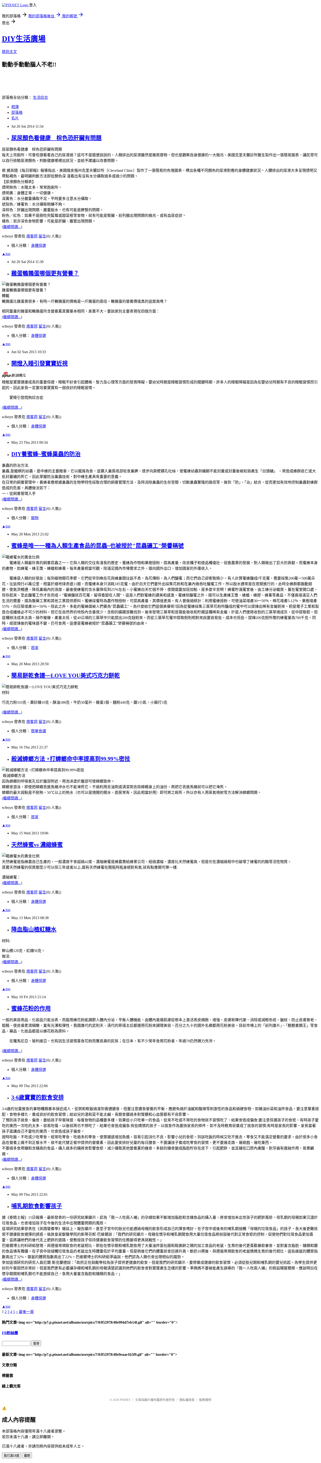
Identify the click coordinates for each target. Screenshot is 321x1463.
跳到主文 (9, 52)
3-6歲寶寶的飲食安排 (37, 1097)
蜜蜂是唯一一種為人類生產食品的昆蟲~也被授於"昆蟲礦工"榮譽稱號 (97, 546)
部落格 (17, 113)
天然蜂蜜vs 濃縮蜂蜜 (37, 845)
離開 (27, 1455)
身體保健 (38, 246)
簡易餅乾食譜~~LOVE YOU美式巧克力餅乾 (65, 675)
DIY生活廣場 (24, 38)
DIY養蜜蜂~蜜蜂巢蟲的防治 (46, 454)
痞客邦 (32, 236)
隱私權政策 (187, 1400)
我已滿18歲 (11, 1455)
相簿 (15, 107)
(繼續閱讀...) (12, 227)
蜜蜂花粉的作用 (31, 1008)
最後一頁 (26, 1312)
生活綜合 (40, 97)
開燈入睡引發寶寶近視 (39, 363)
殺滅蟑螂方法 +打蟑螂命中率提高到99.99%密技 (70, 759)
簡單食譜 (38, 731)
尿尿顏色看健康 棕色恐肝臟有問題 (56, 138)
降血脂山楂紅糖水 (33, 929)
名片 (15, 118)
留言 (42, 236)
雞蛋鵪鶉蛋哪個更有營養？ (45, 273)
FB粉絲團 (10, 1333)
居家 (35, 648)
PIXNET (125, 1400)
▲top (6, 254)
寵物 (35, 518)
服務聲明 (205, 1400)
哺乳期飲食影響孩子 (36, 1206)
